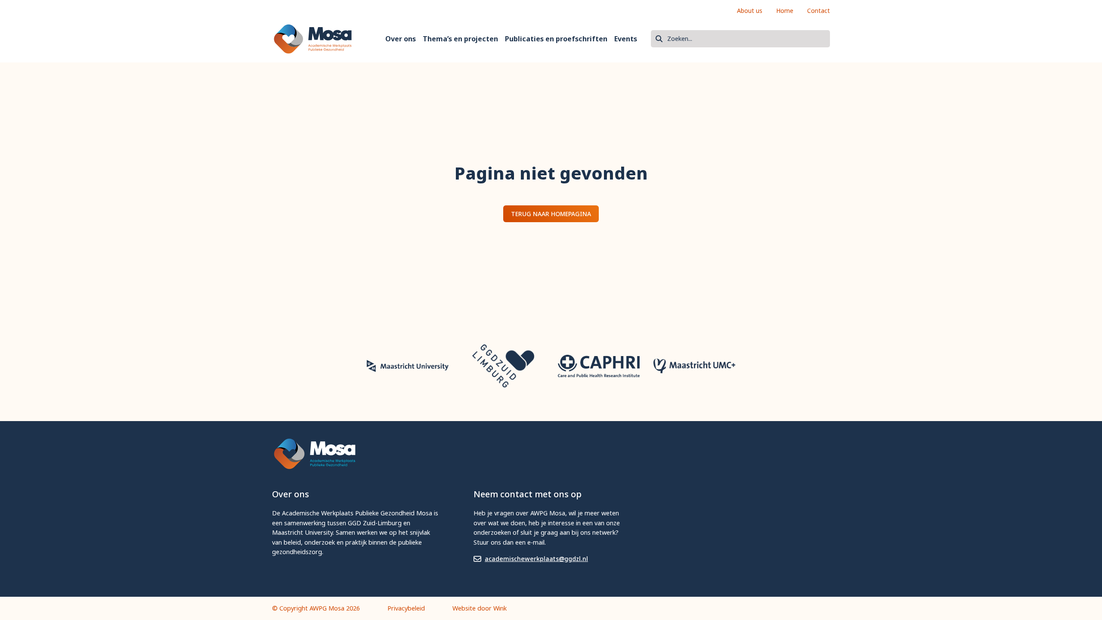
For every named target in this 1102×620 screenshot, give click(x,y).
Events (625, 38)
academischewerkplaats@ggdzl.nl (536, 559)
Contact (818, 10)
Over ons (400, 38)
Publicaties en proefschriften (556, 38)
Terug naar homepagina (551, 214)
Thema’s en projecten (460, 38)
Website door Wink (479, 608)
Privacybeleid (406, 608)
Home (784, 10)
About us (749, 10)
